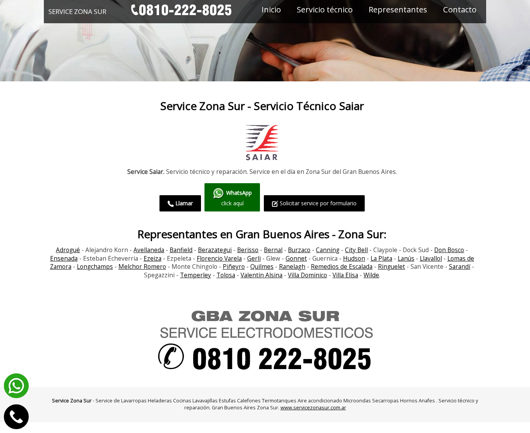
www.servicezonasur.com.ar (313, 407)
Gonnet (296, 258)
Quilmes (262, 267)
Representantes (398, 9)
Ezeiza (152, 258)
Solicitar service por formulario (317, 203)
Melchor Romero (142, 267)
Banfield (181, 250)
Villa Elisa (345, 275)
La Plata (381, 258)
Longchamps (95, 267)
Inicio (271, 9)
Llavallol (431, 258)
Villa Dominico (307, 275)
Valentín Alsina (261, 275)
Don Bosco (449, 250)
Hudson (354, 258)
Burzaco (299, 250)
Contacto (459, 9)
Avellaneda (148, 250)
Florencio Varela (219, 258)
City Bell (356, 250)
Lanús (406, 258)
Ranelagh (292, 267)
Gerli (254, 258)
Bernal (273, 250)
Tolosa (226, 275)
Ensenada (64, 258)
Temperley (195, 275)
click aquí (236, 198)
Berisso (247, 250)
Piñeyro (234, 267)
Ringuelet (391, 267)
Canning (327, 250)
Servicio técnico (325, 9)
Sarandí (459, 267)
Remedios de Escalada (341, 267)
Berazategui (215, 250)
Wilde (371, 275)
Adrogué (68, 250)
